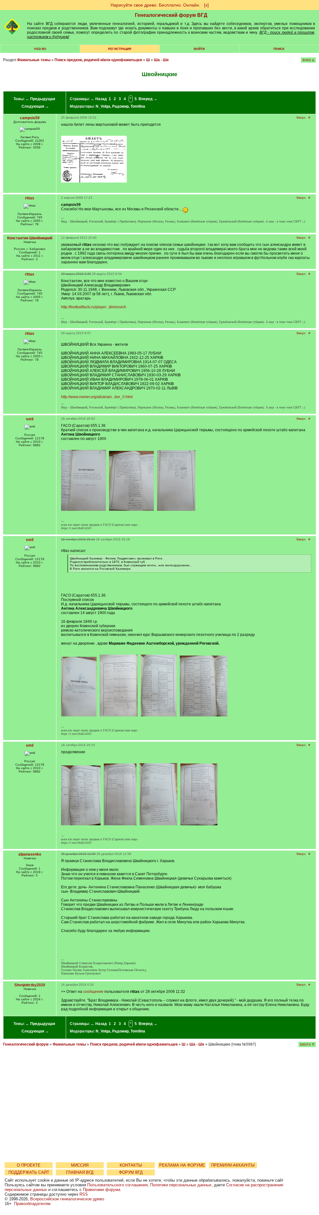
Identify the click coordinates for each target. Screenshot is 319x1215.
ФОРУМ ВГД (131, 1172)
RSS (83, 1194)
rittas (29, 198)
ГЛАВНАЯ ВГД (79, 1172)
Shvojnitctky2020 (29, 985)
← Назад (99, 99)
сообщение (93, 991)
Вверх (301, 117)
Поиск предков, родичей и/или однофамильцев (98, 60)
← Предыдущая (40, 99)
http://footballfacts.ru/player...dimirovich (93, 307)
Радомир (120, 106)
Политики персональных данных (181, 1185)
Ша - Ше (161, 60)
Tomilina (138, 106)
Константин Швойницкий (29, 238)
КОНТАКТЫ (131, 1165)
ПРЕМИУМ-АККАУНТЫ (233, 1165)
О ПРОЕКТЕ (28, 1165)
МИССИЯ (79, 1165)
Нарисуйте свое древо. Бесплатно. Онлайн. (155, 4)
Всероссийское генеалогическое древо (67, 1199)
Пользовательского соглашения (117, 1185)
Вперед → (148, 99)
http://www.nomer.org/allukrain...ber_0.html (97, 397)
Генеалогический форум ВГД (171, 15)
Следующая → (35, 106)
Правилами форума (101, 1189)
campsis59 (30, 118)
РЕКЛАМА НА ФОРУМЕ (182, 1165)
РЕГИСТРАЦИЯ (119, 49)
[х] (206, 4)
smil (29, 419)
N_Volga (103, 106)
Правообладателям (32, 1203)
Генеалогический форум (26, 1044)
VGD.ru (40, 49)
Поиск (279, 49)
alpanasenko (29, 854)
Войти (199, 49)
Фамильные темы (33, 60)
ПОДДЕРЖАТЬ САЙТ (28, 1172)
